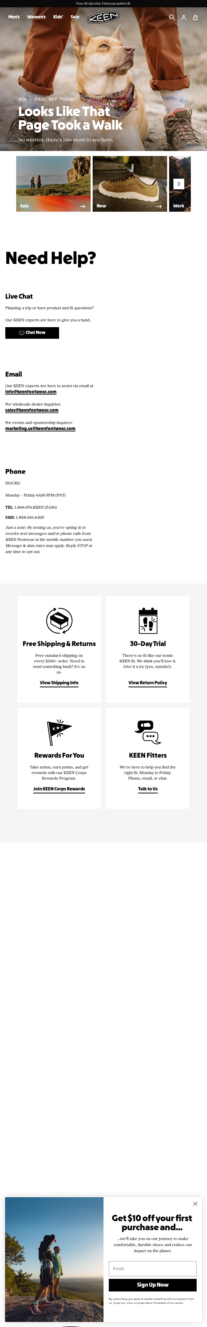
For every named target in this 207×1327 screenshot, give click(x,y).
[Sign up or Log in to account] (184, 17)
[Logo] (103, 17)
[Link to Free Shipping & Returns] (59, 649)
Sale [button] (75, 17)
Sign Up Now (153, 1285)
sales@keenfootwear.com (32, 410)
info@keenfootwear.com (31, 392)
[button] (195, 17)
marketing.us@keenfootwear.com (40, 429)
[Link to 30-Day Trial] (148, 649)
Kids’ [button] (58, 17)
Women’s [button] (36, 17)
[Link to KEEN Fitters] (148, 758)
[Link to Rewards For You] (59, 758)
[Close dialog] (195, 1203)
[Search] (172, 17)
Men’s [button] (14, 17)
